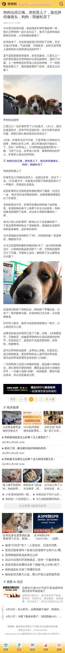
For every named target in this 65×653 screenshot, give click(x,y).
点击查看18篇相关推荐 (32, 505)
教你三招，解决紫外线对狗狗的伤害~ (26, 448)
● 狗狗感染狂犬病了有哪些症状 (21, 569)
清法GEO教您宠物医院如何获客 (35, 4)
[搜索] (61, 4)
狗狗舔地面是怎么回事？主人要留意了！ (28, 437)
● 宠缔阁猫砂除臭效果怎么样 (20, 555)
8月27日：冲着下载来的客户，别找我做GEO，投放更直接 (34, 616)
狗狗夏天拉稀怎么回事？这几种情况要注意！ (30, 459)
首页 (13, 399)
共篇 (50, 399)
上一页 (23, 399)
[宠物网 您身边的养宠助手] (9, 4)
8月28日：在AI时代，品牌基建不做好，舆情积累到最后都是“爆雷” (34, 609)
